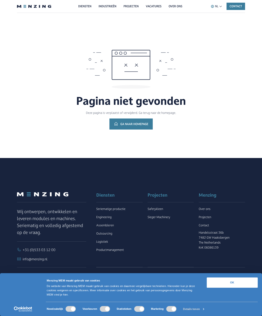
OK (232, 282)
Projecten (205, 217)
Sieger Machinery (159, 217)
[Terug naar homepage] (34, 6)
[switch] (105, 309)
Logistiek (102, 241)
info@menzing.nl (35, 259)
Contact (204, 225)
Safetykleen (155, 209)
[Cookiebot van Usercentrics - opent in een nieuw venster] (23, 309)
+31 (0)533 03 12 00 (39, 250)
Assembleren (105, 225)
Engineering (104, 217)
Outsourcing (104, 233)
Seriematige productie (110, 209)
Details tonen (191, 308)
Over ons (204, 209)
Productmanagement (110, 250)
